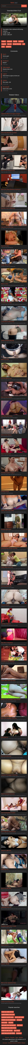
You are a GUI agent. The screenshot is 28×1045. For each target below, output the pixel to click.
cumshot (21, 41)
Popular (12, 1037)
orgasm (4, 44)
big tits (15, 41)
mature (3, 41)
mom (3, 46)
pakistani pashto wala (7, 1017)
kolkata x (19, 1033)
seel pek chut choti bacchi (8, 1025)
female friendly (17, 44)
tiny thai (11, 1022)
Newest (7, 1037)
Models (21, 1037)
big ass (9, 44)
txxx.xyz (5, 1043)
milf (24, 44)
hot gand (19, 1020)
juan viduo (17, 1030)
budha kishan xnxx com (8, 1014)
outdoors (8, 46)
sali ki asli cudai (19, 1017)
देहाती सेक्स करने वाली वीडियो (8, 1033)
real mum (19, 1025)
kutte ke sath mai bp (7, 1030)
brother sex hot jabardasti (8, 1020)
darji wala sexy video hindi (9, 1028)
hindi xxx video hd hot (7, 1012)
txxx (14, 3)
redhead (9, 41)
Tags (16, 1037)
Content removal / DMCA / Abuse (16, 1043)
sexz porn (4, 1022)
